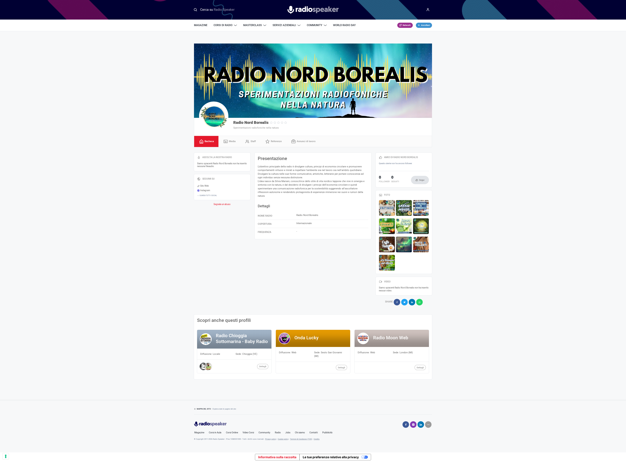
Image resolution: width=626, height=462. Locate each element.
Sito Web (204, 186)
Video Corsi (248, 432)
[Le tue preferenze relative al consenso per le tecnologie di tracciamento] (6, 456)
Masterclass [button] (252, 25)
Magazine (200, 25)
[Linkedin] (420, 424)
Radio (278, 432)
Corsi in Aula (215, 432)
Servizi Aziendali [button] (284, 25)
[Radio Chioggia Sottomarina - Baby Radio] (234, 351)
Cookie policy (283, 439)
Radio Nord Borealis (250, 122)
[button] (222, 195)
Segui (421, 180)
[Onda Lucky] (313, 351)
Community (264, 432)
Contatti (313, 432)
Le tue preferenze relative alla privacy (331, 457)
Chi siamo (300, 432)
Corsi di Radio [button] (223, 25)
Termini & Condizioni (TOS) (301, 439)
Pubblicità (327, 432)
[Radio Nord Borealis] (213, 116)
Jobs (287, 432)
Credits (317, 439)
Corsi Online (232, 432)
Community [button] (314, 25)
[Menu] (428, 10)
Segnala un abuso (222, 204)
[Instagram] (413, 424)
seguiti (395, 179)
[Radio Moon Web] (392, 351)
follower (384, 179)
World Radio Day (344, 25)
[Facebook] (405, 424)
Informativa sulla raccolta (277, 457)
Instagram (205, 190)
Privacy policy (270, 439)
